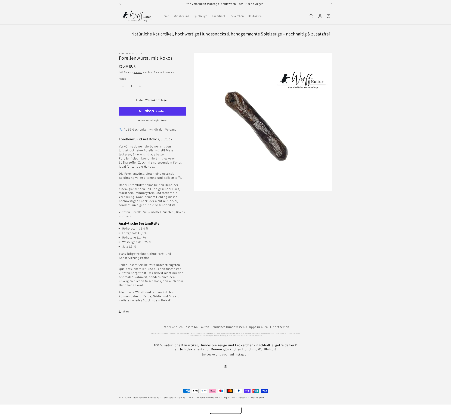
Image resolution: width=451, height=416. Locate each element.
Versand (138, 72)
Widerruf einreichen (226, 410)
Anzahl (123, 78)
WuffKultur (132, 397)
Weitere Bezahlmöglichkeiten (152, 120)
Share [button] (125, 311)
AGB (191, 397)
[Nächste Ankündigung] (331, 4)
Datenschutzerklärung (174, 397)
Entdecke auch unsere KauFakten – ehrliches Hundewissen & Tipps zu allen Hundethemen (225, 327)
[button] (311, 16)
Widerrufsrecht (258, 397)
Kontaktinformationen (208, 397)
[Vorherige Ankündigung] (120, 4)
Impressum (229, 397)
